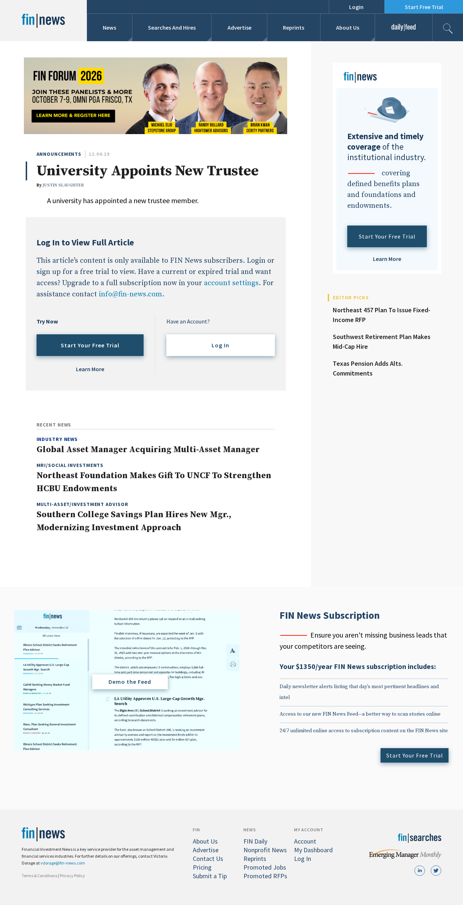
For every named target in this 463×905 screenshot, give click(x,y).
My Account (308, 829)
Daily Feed (404, 27)
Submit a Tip (210, 876)
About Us (347, 27)
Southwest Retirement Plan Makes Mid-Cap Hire (381, 342)
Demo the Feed (130, 681)
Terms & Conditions (39, 875)
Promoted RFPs (265, 876)
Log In (220, 345)
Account (305, 841)
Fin (196, 829)
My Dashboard (313, 850)
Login (356, 6)
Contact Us (208, 858)
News (109, 27)
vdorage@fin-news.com (63, 863)
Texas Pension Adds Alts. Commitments (368, 368)
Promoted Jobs (264, 867)
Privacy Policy (72, 875)
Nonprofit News (265, 850)
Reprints (293, 27)
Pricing (202, 867)
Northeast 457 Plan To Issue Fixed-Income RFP (381, 315)
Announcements (59, 154)
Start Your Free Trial (90, 345)
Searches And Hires (172, 27)
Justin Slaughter (63, 185)
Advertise (239, 27)
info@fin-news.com (130, 294)
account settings (231, 283)
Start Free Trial (424, 6)
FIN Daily (255, 841)
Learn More (90, 369)
